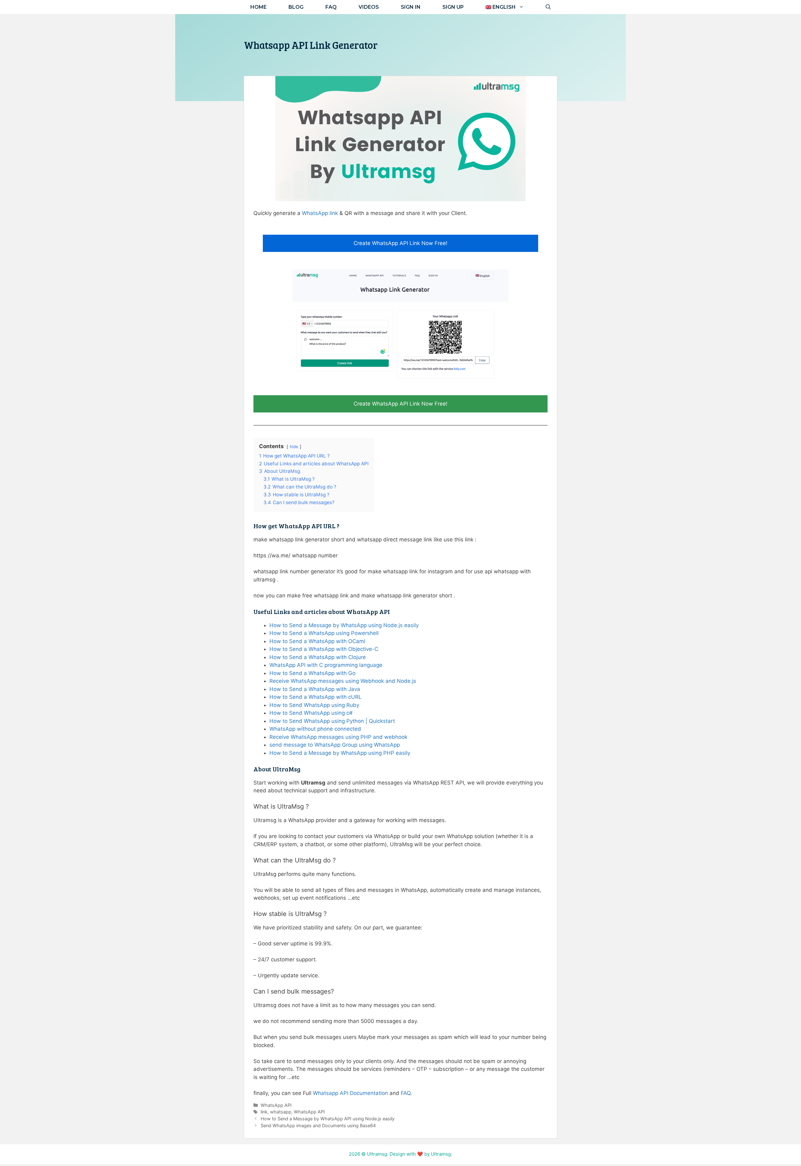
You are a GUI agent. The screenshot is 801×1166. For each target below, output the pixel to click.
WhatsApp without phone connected (315, 729)
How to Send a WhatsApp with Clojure (317, 657)
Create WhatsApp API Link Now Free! (400, 243)
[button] (505, 7)
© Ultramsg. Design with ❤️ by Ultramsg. (406, 1154)
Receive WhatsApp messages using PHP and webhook (338, 737)
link (264, 1111)
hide (294, 446)
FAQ (331, 7)
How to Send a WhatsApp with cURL (315, 697)
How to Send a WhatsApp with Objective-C (323, 649)
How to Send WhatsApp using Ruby (314, 705)
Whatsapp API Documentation (350, 1093)
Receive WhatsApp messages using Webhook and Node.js (342, 681)
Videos (369, 7)
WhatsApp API (276, 1105)
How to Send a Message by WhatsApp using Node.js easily (344, 625)
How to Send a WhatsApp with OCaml (317, 641)
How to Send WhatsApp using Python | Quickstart (332, 721)
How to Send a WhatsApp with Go (312, 673)
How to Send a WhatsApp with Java (314, 689)
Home (258, 7)
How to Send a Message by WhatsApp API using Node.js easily (328, 1118)
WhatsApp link (320, 213)
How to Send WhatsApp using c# (311, 713)
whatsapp (280, 1111)
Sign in (411, 7)
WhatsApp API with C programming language (325, 665)
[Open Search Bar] (548, 7)
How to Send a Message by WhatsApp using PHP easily (339, 753)
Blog (296, 7)
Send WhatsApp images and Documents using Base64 (318, 1125)
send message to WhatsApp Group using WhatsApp (334, 745)
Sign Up (453, 7)
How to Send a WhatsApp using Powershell (324, 633)
